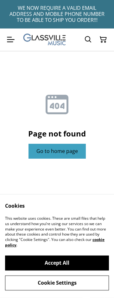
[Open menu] (10, 40)
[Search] (88, 40)
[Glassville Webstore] (44, 40)
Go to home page (57, 151)
